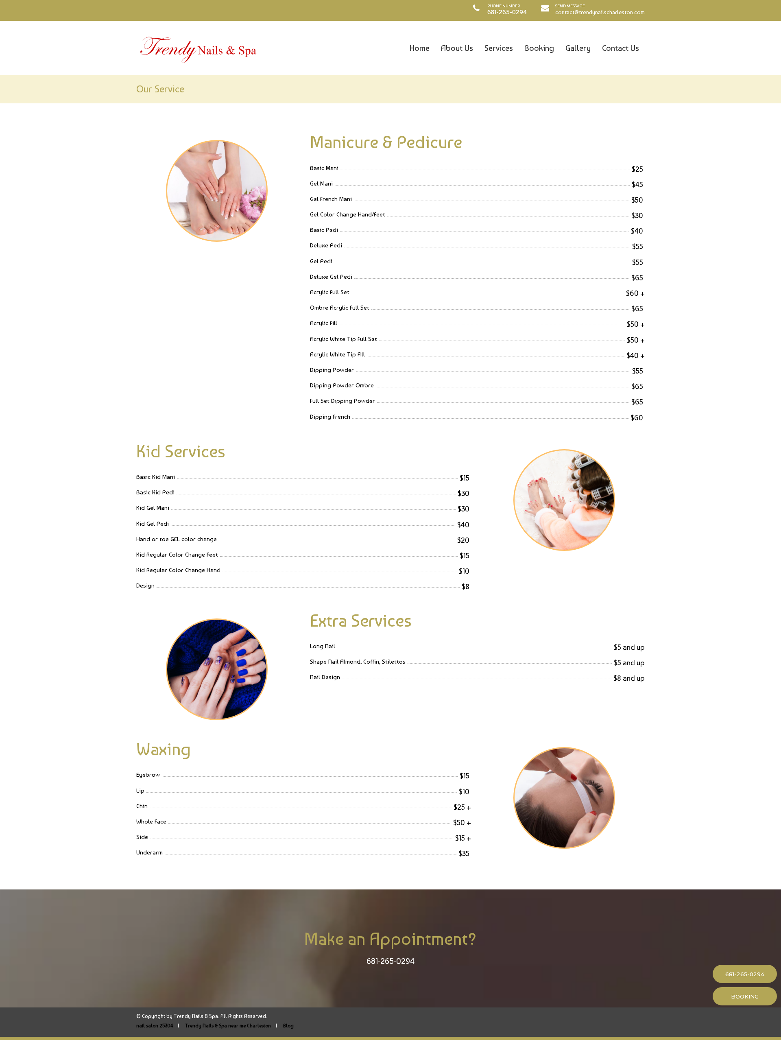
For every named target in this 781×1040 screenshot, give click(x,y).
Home (420, 48)
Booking (539, 48)
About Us (457, 48)
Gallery (578, 48)
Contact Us (620, 48)
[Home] (197, 48)
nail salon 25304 (154, 1026)
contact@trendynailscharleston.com (600, 12)
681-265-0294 (390, 961)
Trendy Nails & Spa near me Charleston (228, 1026)
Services (498, 48)
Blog (288, 1026)
